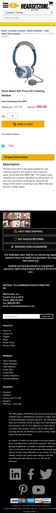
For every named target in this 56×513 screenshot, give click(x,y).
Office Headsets (10, 361)
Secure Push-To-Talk (12, 398)
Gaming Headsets (10, 379)
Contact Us (8, 334)
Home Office (8, 370)
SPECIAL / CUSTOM (12, 404)
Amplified (7, 395)
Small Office (8, 373)
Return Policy (8, 342)
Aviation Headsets (11, 376)
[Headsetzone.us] (28, 6)
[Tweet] (3, 147)
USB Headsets (9, 367)
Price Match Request (10, 134)
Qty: (3, 116)
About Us (8, 325)
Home (4, 30)
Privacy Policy (9, 345)
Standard (7, 392)
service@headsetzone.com (22, 306)
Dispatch (6, 401)
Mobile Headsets (10, 364)
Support (6, 337)
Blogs (5, 339)
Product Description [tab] (15, 157)
